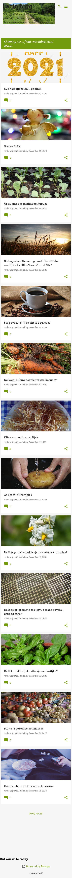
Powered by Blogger (38, 866)
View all (8, 46)
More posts (36, 814)
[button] (66, 100)
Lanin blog (17, 6)
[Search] (59, 7)
